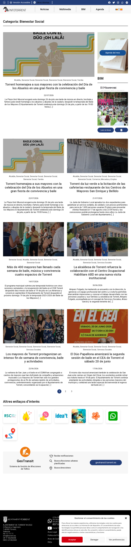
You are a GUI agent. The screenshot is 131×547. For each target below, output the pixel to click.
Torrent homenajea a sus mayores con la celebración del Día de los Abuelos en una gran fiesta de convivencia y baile (48, 86)
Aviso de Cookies (54, 539)
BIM (83, 9)
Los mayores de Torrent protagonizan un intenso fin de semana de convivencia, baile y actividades (34, 357)
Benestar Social (28, 80)
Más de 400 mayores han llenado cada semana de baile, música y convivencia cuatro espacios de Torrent (33, 270)
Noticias (44, 9)
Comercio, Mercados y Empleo (104, 179)
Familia (80, 80)
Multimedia (65, 9)
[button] (126, 518)
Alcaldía (17, 80)
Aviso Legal (52, 532)
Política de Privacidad (56, 535)
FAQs (50, 542)
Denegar (94, 539)
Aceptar (72, 539)
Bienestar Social (55, 80)
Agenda (100, 9)
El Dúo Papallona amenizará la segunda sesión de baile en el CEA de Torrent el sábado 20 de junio (97, 357)
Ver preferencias (116, 539)
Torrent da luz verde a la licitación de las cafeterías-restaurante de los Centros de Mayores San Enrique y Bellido (97, 187)
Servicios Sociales (104, 263)
